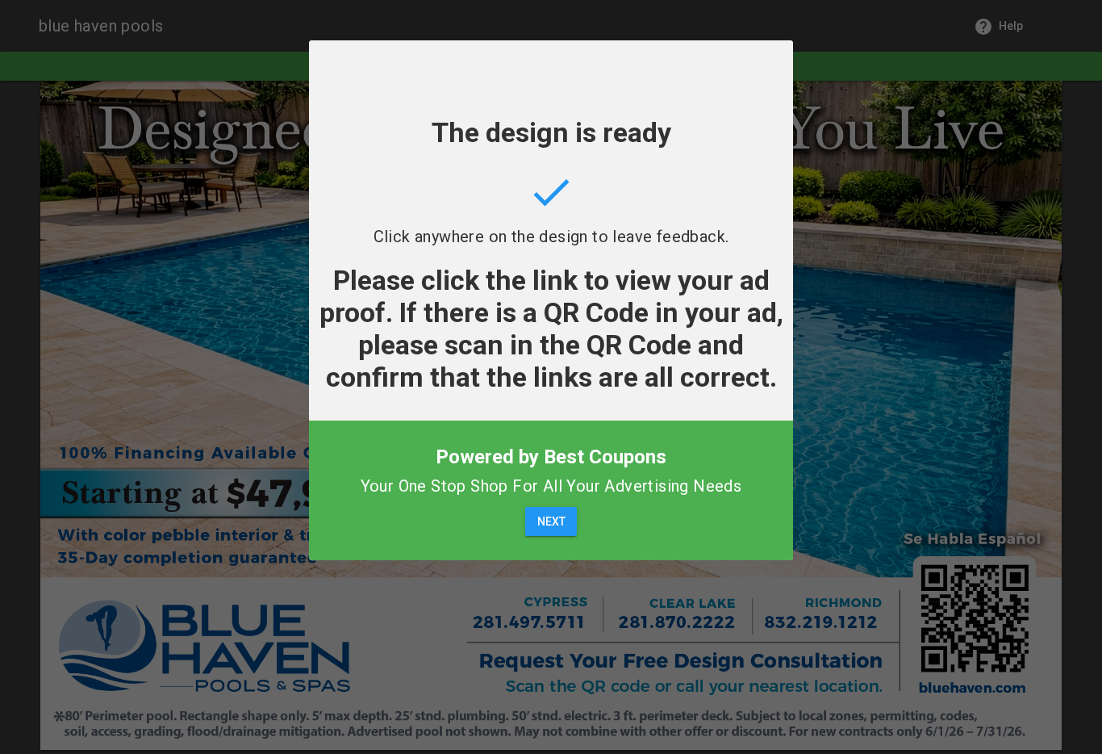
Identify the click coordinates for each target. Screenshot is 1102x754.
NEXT (551, 521)
